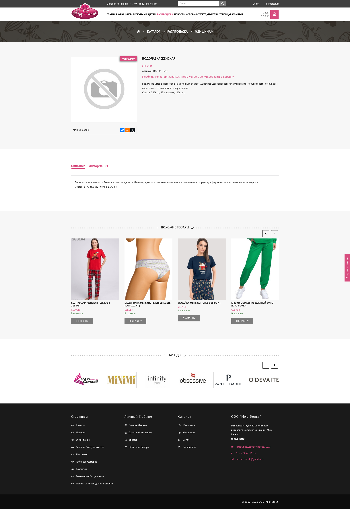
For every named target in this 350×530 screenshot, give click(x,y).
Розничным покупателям (89, 476)
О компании (82, 439)
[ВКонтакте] (122, 130)
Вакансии (81, 469)
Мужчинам (140, 14)
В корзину (82, 321)
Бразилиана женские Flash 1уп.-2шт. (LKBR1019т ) (147, 304)
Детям (152, 14)
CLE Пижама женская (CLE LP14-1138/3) (91, 304)
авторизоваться (169, 76)
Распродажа (165, 14)
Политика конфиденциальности (94, 483)
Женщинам (125, 14)
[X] (132, 130)
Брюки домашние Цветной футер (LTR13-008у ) (252, 304)
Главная (112, 14)
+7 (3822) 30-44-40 (245, 453)
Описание (78, 166)
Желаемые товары (139, 447)
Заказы (133, 439)
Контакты (81, 454)
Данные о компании (140, 432)
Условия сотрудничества (202, 14)
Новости (179, 14)
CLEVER (147, 66)
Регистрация (272, 3)
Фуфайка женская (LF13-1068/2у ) (199, 302)
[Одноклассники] (127, 130)
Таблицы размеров (231, 14)
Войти (256, 3)
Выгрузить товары (347, 267)
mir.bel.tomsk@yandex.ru (250, 459)
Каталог (153, 31)
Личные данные (138, 425)
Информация (98, 166)
